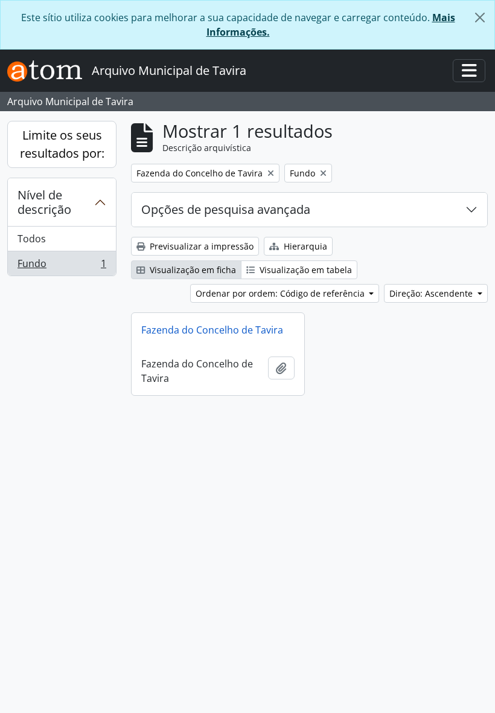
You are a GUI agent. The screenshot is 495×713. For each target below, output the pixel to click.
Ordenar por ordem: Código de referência (281, 293)
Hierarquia (304, 246)
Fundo (61, 266)
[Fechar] (479, 17)
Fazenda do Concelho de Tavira (212, 330)
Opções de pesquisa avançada (225, 209)
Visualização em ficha (191, 270)
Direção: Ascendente (432, 293)
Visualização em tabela (304, 270)
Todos (32, 238)
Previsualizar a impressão (200, 246)
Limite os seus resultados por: (62, 144)
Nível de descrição (44, 202)
